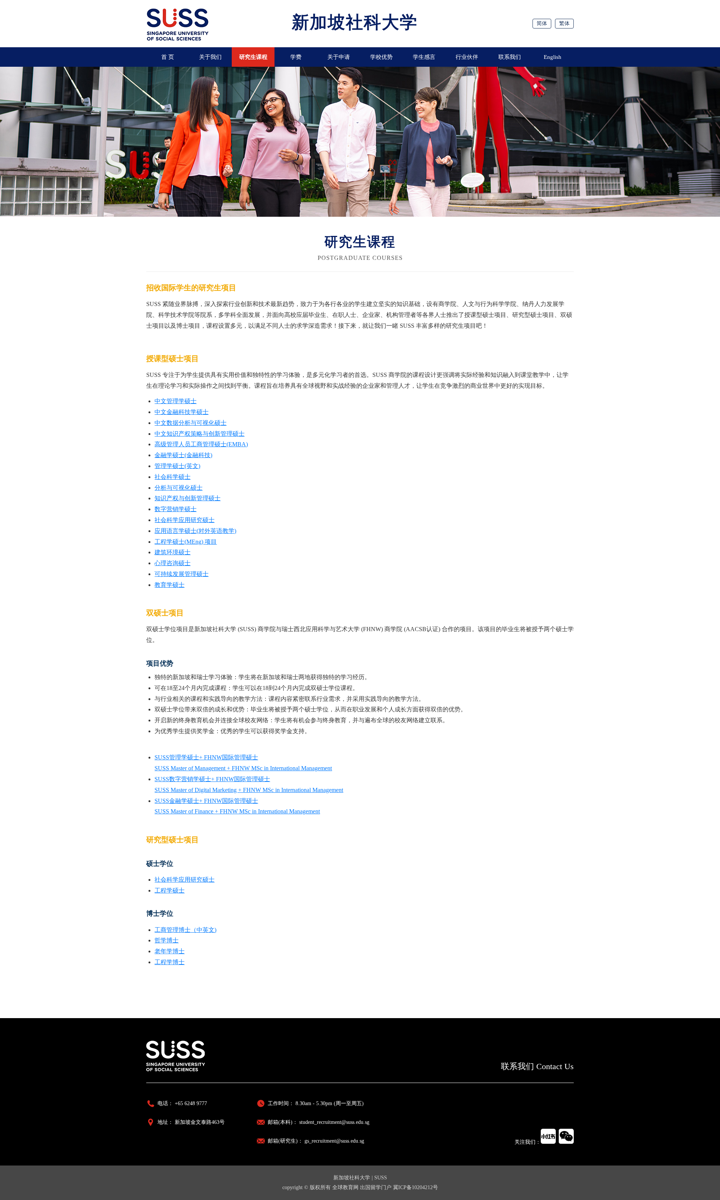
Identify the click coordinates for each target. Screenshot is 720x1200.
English (552, 57)
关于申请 (338, 57)
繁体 (564, 23)
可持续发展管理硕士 (181, 574)
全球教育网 (345, 1187)
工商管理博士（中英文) (185, 930)
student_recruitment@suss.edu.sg (334, 1122)
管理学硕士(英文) (177, 466)
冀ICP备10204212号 (415, 1187)
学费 (296, 57)
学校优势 (381, 57)
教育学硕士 (169, 585)
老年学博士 (169, 951)
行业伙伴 (467, 57)
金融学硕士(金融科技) (183, 455)
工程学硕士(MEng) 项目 (185, 541)
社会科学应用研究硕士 (184, 520)
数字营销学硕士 (175, 509)
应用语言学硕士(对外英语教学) (195, 531)
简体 (542, 23)
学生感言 (424, 57)
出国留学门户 (376, 1187)
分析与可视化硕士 (178, 487)
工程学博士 (169, 962)
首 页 (167, 57)
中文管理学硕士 (175, 401)
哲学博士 (166, 940)
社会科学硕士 (172, 477)
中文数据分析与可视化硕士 (190, 423)
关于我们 (210, 57)
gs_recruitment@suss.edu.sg (334, 1141)
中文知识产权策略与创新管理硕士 (199, 433)
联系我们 (509, 57)
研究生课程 (253, 57)
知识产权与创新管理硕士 (187, 498)
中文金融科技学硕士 (181, 412)
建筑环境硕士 (172, 552)
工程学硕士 (169, 890)
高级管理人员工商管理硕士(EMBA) (201, 444)
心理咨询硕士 (172, 563)
